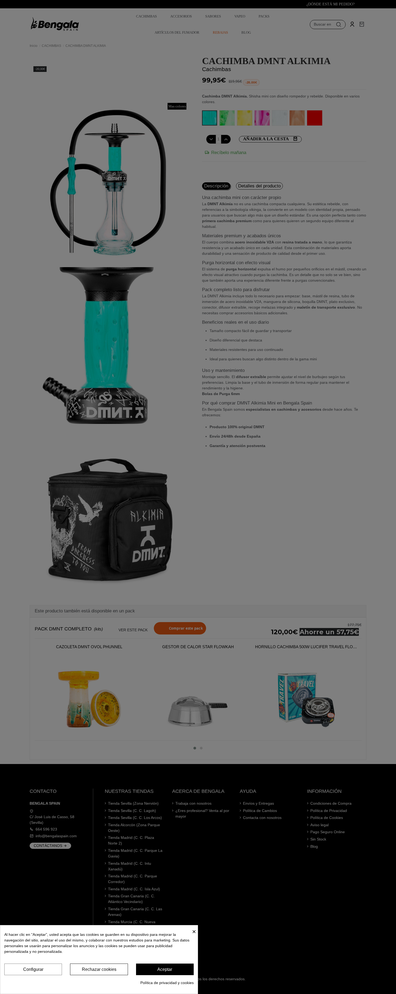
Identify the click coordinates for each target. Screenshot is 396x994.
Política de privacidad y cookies (167, 983)
